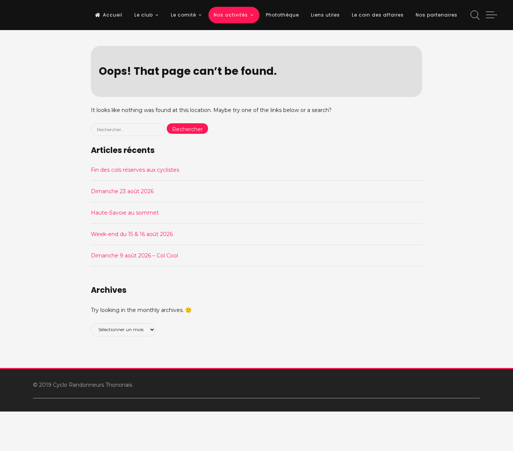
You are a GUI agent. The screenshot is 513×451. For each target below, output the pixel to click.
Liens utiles (325, 15)
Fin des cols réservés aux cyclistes (135, 169)
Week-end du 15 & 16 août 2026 (132, 234)
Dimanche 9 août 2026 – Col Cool (134, 255)
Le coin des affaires (378, 15)
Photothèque (282, 15)
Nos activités (231, 15)
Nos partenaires (436, 15)
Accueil (112, 15)
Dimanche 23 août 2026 (122, 191)
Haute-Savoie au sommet (125, 212)
